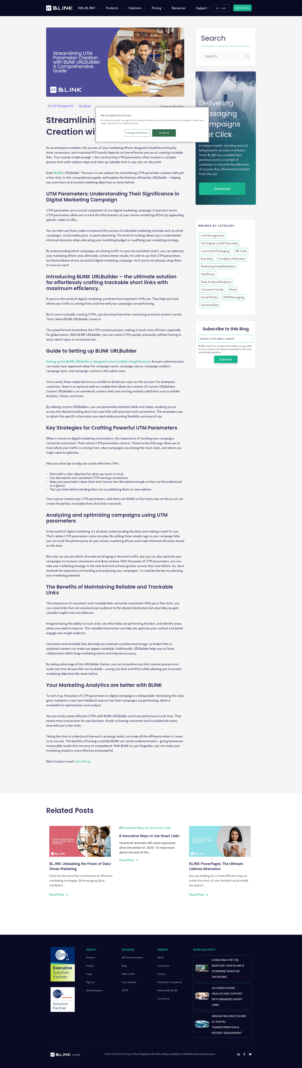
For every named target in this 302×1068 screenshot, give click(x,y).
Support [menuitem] (201, 8)
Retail (232, 289)
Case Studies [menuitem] (129, 982)
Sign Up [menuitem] (90, 982)
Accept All (164, 133)
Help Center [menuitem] (128, 974)
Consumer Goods (212, 289)
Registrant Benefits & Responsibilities (160, 1054)
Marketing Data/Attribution (218, 266)
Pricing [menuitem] (156, 8)
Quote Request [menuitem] (94, 990)
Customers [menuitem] (163, 965)
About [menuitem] (160, 957)
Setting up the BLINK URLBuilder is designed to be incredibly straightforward (98, 361)
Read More (56, 895)
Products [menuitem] (112, 8)
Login (223, 8)
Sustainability (210, 305)
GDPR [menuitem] (125, 990)
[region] (152, 125)
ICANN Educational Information (198, 1054)
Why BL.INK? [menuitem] (86, 8)
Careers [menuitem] (161, 974)
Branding (207, 258)
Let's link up (82, 761)
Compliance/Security (231, 258)
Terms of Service (113, 1054)
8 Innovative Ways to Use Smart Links (149, 836)
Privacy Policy (131, 1054)
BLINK (58, 173)
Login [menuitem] (89, 974)
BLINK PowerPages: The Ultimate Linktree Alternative (216, 866)
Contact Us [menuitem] (163, 998)
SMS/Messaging (233, 297)
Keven (85, 106)
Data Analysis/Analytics (216, 282)
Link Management (61, 106)
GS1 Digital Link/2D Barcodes (219, 243)
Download (222, 189)
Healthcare (208, 274)
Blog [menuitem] (124, 965)
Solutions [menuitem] (135, 8)
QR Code (241, 251)
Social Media (209, 297)
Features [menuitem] (90, 957)
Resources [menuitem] (178, 8)
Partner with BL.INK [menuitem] (167, 990)
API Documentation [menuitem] (132, 957)
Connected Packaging (215, 251)
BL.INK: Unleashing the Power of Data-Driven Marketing (80, 866)
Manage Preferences (137, 133)
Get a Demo (242, 7)
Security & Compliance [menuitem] (169, 982)
